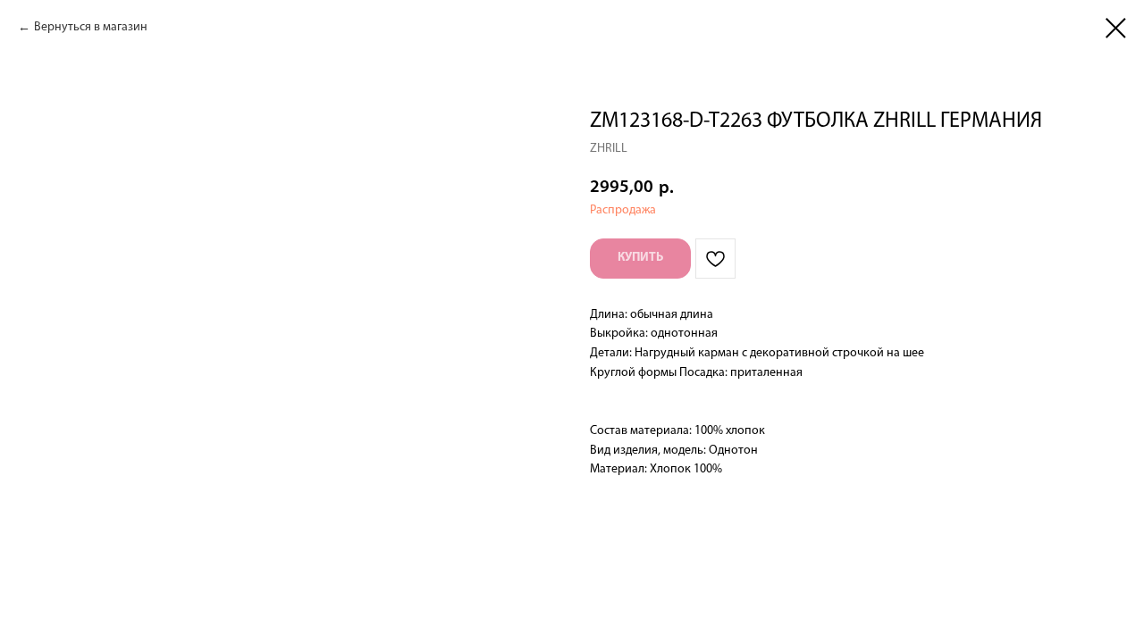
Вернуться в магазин (90, 27)
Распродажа (623, 210)
